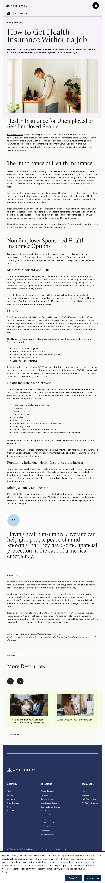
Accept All (73, 878)
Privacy (57, 849)
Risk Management (47, 823)
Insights (84, 791)
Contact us (49, 619)
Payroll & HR (45, 811)
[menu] (95, 5)
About (9, 791)
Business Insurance (47, 799)
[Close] (101, 856)
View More (14, 735)
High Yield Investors (89, 799)
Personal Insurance (47, 791)
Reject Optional (92, 878)
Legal (65, 849)
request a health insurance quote (41, 622)
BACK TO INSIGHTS (19, 14)
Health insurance (15, 134)
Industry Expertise (47, 835)
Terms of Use (47, 849)
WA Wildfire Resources (90, 803)
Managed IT (45, 819)
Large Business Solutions (50, 803)
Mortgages (44, 795)
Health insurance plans (18, 395)
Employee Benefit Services (50, 807)
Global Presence (13, 803)
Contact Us (11, 811)
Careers (10, 795)
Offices (9, 807)
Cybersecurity (46, 815)
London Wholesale (47, 827)
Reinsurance (45, 831)
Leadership (11, 799)
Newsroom (85, 795)
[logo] (17, 5)
